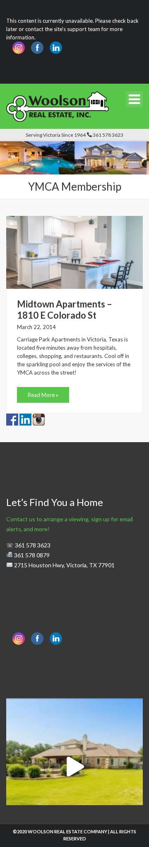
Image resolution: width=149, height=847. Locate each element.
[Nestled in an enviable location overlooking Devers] (74, 766)
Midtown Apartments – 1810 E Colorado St (64, 309)
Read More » (43, 395)
